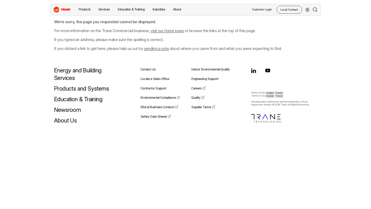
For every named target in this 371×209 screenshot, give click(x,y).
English (270, 92)
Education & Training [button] (131, 9)
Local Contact (289, 9)
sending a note (156, 48)
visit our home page (167, 30)
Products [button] (84, 9)
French (279, 92)
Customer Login (262, 9)
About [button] (177, 9)
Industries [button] (158, 9)
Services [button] (104, 9)
